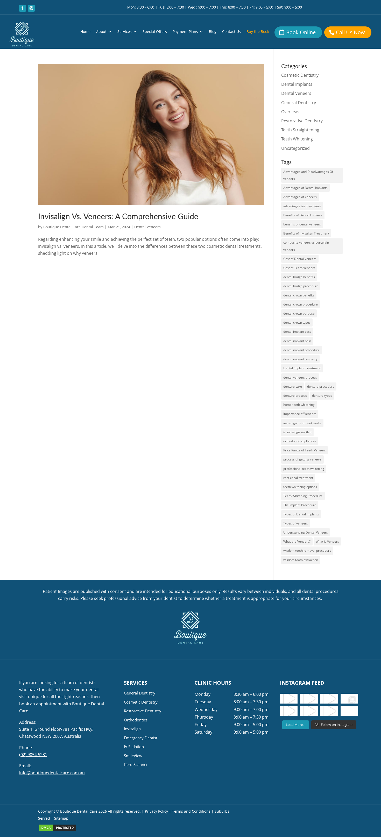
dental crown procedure (300, 304)
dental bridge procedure (300, 286)
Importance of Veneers (299, 414)
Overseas (290, 112)
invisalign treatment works (302, 423)
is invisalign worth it (297, 432)
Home (85, 32)
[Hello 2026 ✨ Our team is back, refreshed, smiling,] (289, 699)
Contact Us (231, 32)
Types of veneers (295, 523)
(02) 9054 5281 (33, 754)
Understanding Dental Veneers (305, 532)
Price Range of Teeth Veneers (304, 450)
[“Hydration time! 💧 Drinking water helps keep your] (309, 711)
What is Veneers (327, 541)
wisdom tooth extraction (300, 560)
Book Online (301, 32)
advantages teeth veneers (302, 206)
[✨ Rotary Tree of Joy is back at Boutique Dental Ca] (329, 711)
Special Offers (155, 32)
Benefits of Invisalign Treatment (306, 233)
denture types (322, 395)
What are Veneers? (297, 541)
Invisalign (132, 728)
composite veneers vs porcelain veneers (306, 246)
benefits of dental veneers (302, 224)
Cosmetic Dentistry (300, 75)
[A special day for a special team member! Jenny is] (349, 711)
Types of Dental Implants (301, 514)
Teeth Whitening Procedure (303, 496)
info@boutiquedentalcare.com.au (52, 773)
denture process (295, 395)
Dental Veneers (147, 226)
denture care (292, 386)
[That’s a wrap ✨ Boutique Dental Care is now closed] (349, 699)
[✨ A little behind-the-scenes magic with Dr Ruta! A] (289, 711)
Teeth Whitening (297, 139)
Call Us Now (350, 32)
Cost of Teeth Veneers (299, 268)
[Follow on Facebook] (22, 8)
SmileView (133, 755)
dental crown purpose (299, 313)
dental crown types (297, 322)
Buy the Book (257, 32)
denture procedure (320, 386)
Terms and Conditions (191, 811)
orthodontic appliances (299, 441)
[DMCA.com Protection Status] (57, 830)
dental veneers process (300, 377)
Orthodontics (135, 719)
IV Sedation (134, 746)
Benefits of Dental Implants (302, 215)
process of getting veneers (302, 459)
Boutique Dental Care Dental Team (73, 226)
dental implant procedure (301, 350)
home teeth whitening (299, 404)
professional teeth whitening (303, 468)
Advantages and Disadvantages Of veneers (308, 175)
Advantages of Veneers (300, 197)
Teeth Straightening (300, 130)
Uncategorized (295, 148)
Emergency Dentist (140, 737)
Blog (212, 32)
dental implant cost (297, 331)
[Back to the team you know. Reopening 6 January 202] (309, 699)
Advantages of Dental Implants (305, 188)
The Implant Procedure (299, 505)
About (101, 32)
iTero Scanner (136, 764)
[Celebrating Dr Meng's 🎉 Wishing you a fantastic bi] (329, 699)
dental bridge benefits (299, 277)
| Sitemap (59, 818)
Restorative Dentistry (302, 121)
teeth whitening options (300, 487)
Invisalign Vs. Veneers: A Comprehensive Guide (118, 217)
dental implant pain (297, 341)
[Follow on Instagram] (31, 8)
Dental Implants (296, 84)
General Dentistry (298, 102)
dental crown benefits (298, 295)
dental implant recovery (300, 359)
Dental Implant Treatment (302, 368)
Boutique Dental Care (79, 811)
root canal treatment (298, 478)
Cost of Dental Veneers (299, 259)
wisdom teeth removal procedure (307, 550)
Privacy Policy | (158, 811)
